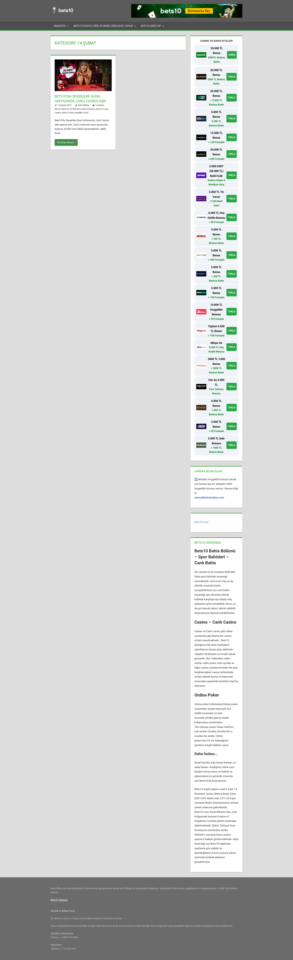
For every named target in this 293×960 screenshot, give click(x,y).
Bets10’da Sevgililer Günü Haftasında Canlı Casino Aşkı (80, 98)
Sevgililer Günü (81, 112)
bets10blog (83, 105)
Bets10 (58, 109)
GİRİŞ (232, 54)
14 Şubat (99, 105)
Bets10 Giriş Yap (151, 26)
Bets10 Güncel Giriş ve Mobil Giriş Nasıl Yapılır (103, 26)
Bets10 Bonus (88, 109)
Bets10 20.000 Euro (71, 109)
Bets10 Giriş (68, 112)
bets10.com (201, 521)
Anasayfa (59, 26)
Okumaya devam (65, 142)
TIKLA (231, 76)
